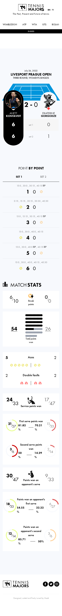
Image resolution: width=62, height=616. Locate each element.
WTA (34, 24)
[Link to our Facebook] (45, 584)
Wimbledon (10, 24)
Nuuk (46, 598)
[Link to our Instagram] (56, 584)
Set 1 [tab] (19, 177)
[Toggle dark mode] (42, 9)
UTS (44, 24)
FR (53, 9)
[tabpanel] (31, 228)
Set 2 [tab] (43, 177)
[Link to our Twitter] (51, 584)
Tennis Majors (31, 7)
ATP (24, 24)
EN (49, 9)
